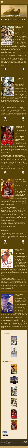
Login (25, 441)
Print (4, 441)
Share (5, 432)
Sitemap (7, 441)
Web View (24, 442)
